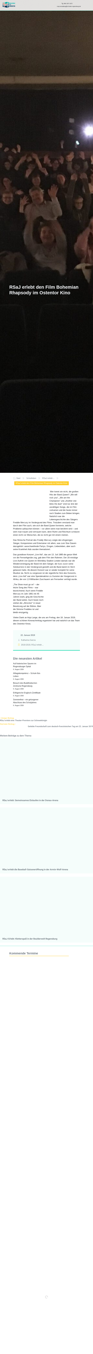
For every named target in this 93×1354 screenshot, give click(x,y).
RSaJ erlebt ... (37, 645)
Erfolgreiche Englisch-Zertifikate (27, 693)
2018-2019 (25, 645)
